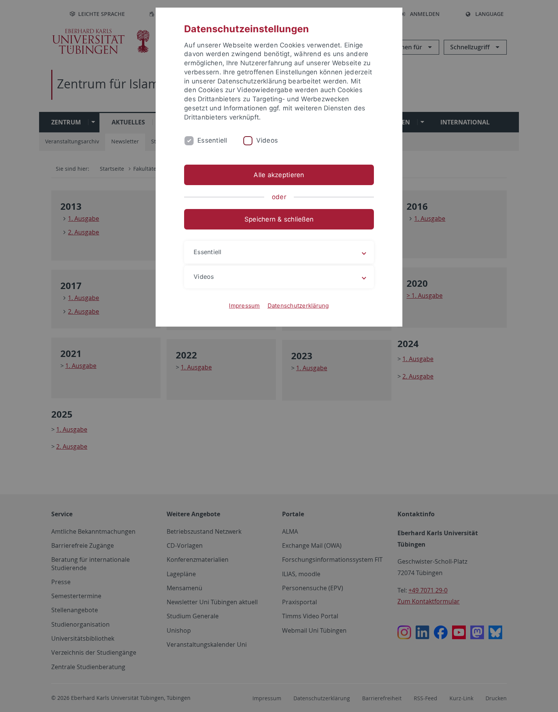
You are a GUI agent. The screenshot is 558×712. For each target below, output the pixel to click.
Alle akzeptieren (279, 175)
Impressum (244, 305)
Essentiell (212, 140)
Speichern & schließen (279, 219)
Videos (267, 140)
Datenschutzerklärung (298, 305)
